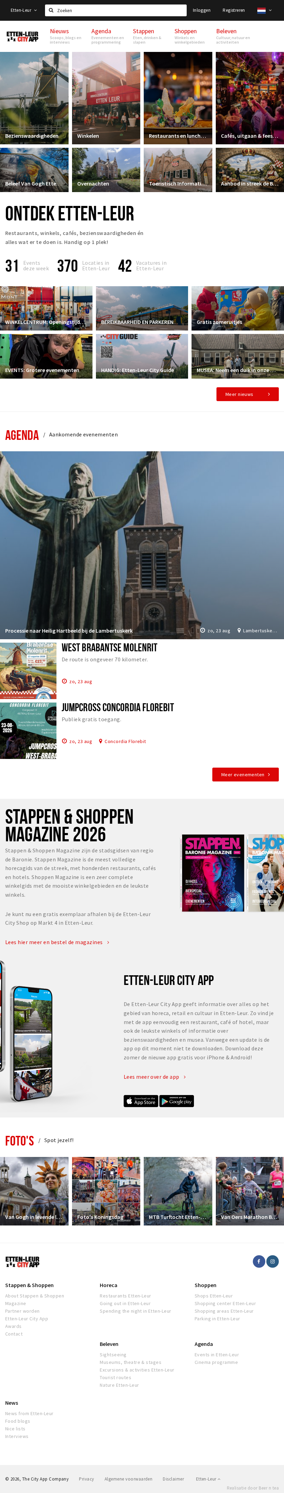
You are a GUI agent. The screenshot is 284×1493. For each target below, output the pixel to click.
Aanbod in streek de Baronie (250, 183)
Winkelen (88, 135)
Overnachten (93, 183)
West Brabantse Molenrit (109, 647)
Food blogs (17, 1421)
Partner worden (22, 1311)
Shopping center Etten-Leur (225, 1303)
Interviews (17, 1436)
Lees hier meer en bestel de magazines (54, 942)
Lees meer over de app (152, 1076)
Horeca (108, 1285)
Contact (14, 1334)
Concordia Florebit (125, 741)
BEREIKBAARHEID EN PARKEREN (137, 321)
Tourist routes (115, 1377)
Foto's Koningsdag (100, 1216)
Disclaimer (173, 1479)
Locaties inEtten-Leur (96, 265)
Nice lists (15, 1429)
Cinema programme (216, 1362)
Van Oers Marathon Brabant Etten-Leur (250, 1216)
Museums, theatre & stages (130, 1362)
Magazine (15, 1303)
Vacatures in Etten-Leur (151, 265)
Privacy (86, 1479)
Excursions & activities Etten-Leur (137, 1370)
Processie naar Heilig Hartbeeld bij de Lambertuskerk (69, 630)
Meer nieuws (239, 394)
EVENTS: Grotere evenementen (42, 370)
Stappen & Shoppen (29, 1285)
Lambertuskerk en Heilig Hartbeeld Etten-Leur (261, 630)
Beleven (109, 1343)
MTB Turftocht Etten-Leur (178, 1216)
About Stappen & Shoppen (34, 1296)
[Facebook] (259, 1261)
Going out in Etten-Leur (125, 1303)
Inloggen (202, 10)
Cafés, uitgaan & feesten (250, 135)
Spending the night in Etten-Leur (135, 1311)
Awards (13, 1326)
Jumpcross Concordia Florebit (118, 707)
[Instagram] (272, 1261)
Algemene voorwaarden (129, 1479)
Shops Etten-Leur (214, 1296)
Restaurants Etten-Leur (125, 1296)
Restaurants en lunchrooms (178, 135)
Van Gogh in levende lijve (34, 1216)
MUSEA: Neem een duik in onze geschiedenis (238, 370)
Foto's (19, 1140)
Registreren (234, 10)
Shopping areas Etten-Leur (224, 1311)
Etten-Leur (21, 10)
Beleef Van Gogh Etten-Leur (34, 183)
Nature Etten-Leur (119, 1385)
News (11, 1402)
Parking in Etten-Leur (217, 1318)
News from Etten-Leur (29, 1413)
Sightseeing (113, 1354)
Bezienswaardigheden (32, 135)
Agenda (22, 434)
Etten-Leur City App (26, 1318)
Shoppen (205, 1285)
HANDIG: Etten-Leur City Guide (137, 370)
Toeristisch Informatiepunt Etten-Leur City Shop (178, 183)
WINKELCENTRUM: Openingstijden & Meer (46, 321)
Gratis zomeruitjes (219, 321)
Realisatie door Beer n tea (253, 1488)
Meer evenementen (243, 774)
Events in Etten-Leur (217, 1354)
